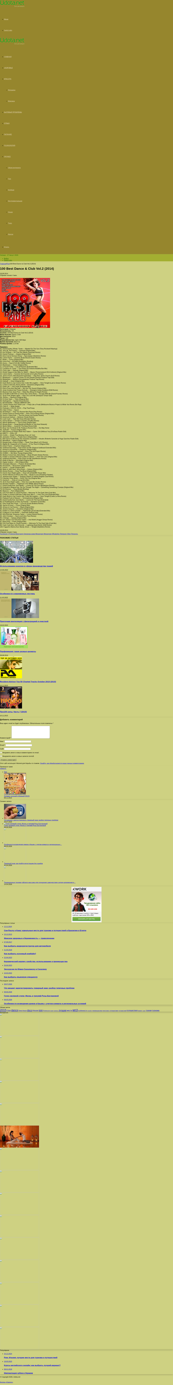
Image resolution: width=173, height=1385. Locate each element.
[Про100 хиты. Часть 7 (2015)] (11, 708)
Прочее (7, 156)
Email (2, 745)
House (10, 212)
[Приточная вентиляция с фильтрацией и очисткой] (19, 617)
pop (41, 1010)
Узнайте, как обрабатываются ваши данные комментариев (62, 763)
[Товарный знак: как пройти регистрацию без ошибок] (15, 862)
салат (144, 1010)
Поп (9, 179)
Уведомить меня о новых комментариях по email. (20, 752)
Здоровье (8, 68)
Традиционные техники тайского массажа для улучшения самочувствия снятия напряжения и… (40, 882)
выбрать (56, 1010)
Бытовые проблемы (13, 112)
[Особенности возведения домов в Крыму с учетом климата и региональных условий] (15, 843)
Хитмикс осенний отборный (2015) (17, 796)
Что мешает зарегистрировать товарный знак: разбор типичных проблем (31, 820)
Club (9, 1010)
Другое (10, 234)
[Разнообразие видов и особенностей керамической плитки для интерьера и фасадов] (19, 1102)
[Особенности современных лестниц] (19, 590)
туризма (155, 1010)
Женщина (11, 90)
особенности (82, 1010)
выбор (52, 1010)
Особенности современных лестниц (17, 594)
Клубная (11, 190)
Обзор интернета (14, 168)
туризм (149, 1011)
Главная (3, 264)
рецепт (140, 1010)
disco (29, 1010)
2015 (3, 1010)
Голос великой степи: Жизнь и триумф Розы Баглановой (25, 825)
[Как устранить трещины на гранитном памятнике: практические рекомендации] (19, 1281)
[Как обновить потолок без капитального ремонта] (19, 1236)
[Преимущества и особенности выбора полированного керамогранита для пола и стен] (19, 1124)
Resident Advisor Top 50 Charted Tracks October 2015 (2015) (28, 682)
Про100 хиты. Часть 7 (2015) (13, 712)
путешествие (114, 1010)
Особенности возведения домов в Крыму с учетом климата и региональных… (33, 844)
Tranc (10, 223)
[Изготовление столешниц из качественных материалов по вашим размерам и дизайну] (19, 1304)
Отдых (7, 123)
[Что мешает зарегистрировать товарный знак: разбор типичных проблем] (15, 818)
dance (14, 1010)
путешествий (122, 1010)
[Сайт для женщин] (12, 6)
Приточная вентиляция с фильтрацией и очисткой (24, 621)
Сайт (2, 749)
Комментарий (5, 738)
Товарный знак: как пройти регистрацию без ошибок (23, 863)
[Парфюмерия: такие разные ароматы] (14, 648)
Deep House (23, 1010)
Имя (2, 741)
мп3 (75, 1010)
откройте (89, 1010)
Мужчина (11, 101)
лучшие (62, 1010)
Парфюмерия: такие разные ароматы (18, 651)
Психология (9, 145)
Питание (8, 134)
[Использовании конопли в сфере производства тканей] (16, 562)
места (69, 1010)
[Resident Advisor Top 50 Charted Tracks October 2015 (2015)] (11, 678)
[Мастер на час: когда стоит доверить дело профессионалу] (19, 1259)
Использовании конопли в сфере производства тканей (26, 566)
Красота (7, 79)
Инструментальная (15, 201)
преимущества (97, 1010)
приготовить (105, 1010)
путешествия (132, 1010)
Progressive (46, 1010)
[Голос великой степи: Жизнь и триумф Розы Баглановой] (25, 824)
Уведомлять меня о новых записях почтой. (18, 756)
